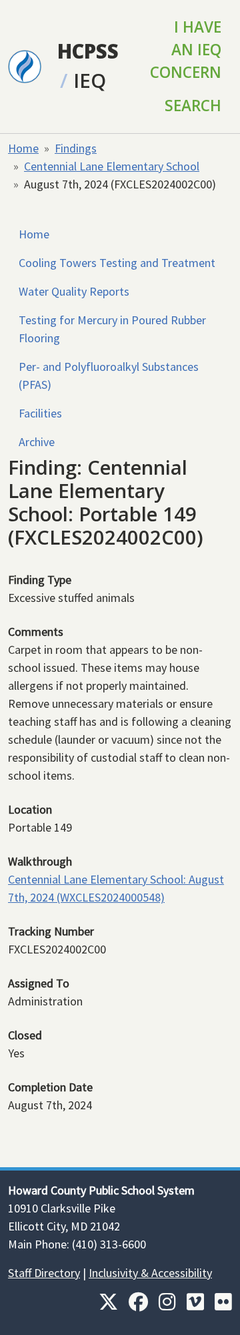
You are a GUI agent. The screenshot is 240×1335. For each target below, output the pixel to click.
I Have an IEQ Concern (185, 50)
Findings (76, 148)
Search (193, 105)
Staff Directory (44, 1272)
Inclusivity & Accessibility (150, 1272)
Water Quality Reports (74, 291)
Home (23, 148)
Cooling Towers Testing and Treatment (117, 262)
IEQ (89, 80)
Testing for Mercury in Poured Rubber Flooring (112, 329)
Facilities (40, 413)
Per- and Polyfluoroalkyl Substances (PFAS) (109, 375)
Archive (37, 441)
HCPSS (88, 51)
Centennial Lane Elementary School (111, 166)
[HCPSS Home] (24, 65)
